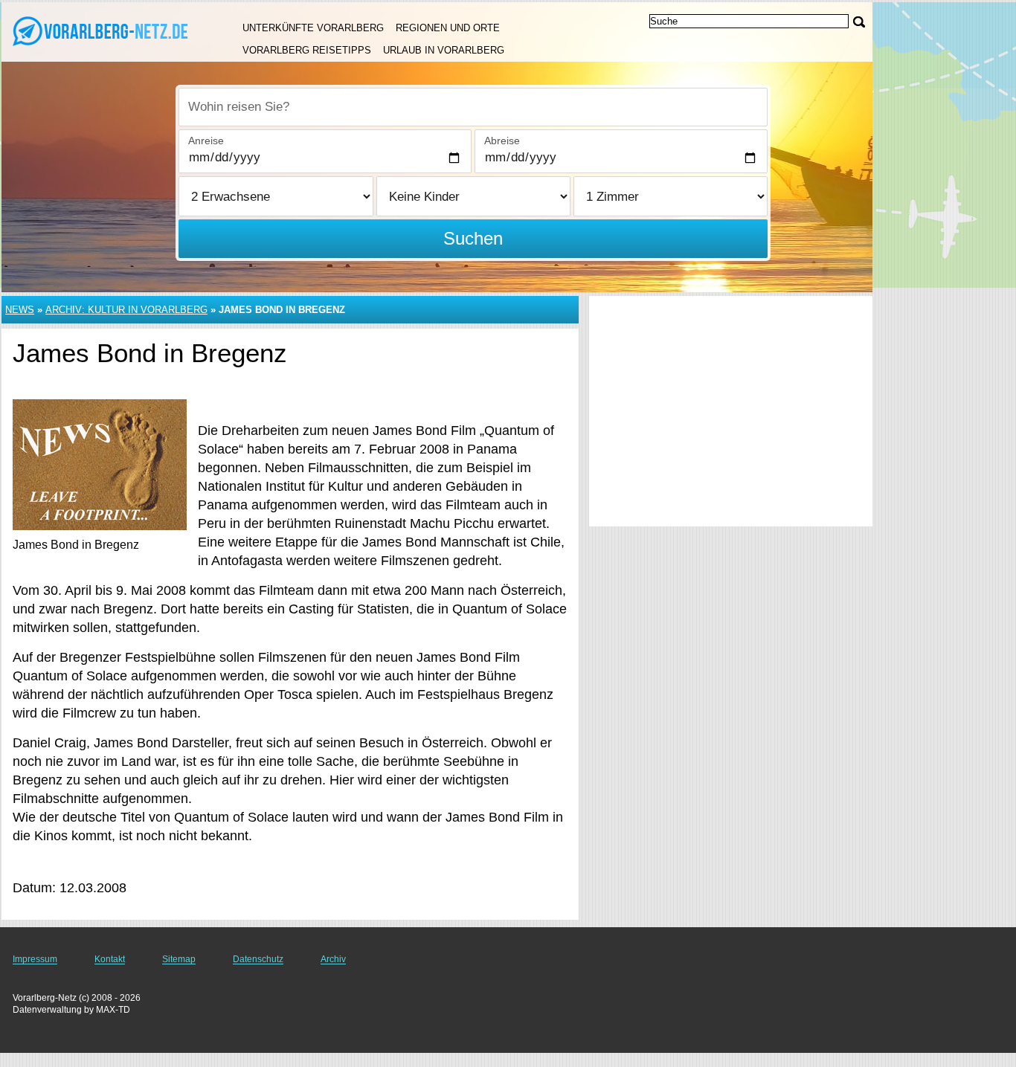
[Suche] (859, 22)
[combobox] (473, 107)
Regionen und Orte (448, 27)
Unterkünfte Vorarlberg (313, 27)
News (19, 309)
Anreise (206, 140)
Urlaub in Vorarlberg (443, 50)
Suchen (473, 238)
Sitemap (179, 959)
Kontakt (109, 959)
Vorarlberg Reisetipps (306, 50)
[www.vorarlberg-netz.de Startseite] (104, 30)
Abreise (502, 140)
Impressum (35, 959)
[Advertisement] (730, 411)
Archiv (333, 959)
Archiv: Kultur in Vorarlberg (126, 309)
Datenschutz (258, 959)
